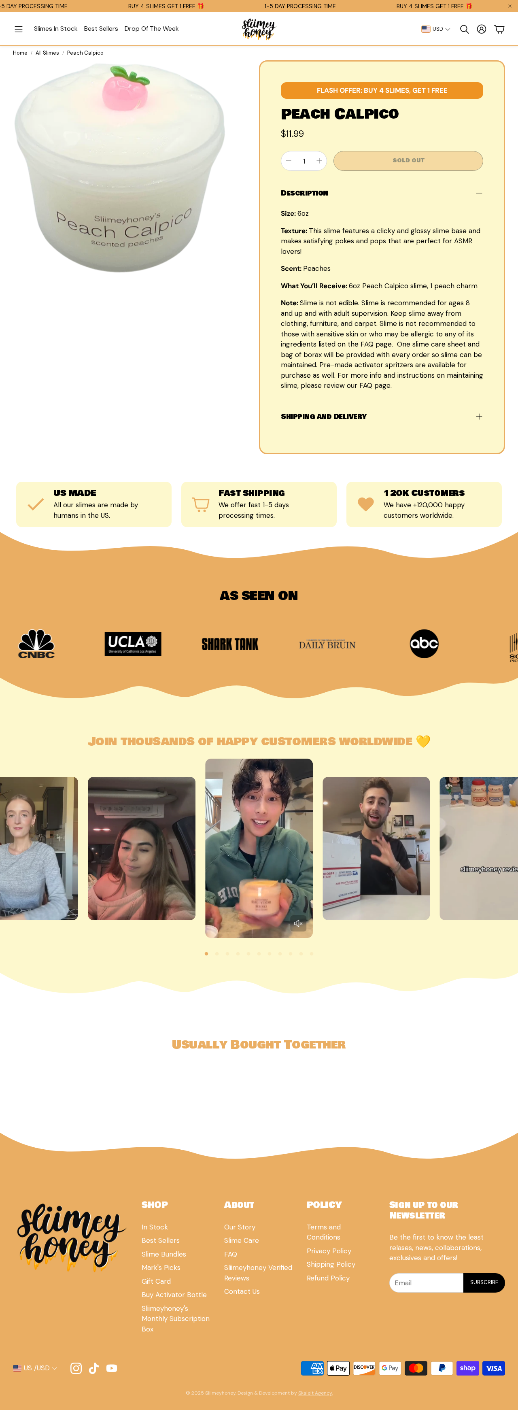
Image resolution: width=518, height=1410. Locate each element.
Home (20, 52)
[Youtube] (111, 1368)
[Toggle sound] (298, 923)
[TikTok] (94, 1368)
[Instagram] (76, 1368)
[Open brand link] (68, 643)
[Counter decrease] (288, 160)
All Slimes (47, 52)
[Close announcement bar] (510, 6)
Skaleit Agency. (315, 1393)
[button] (18, 29)
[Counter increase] (319, 160)
